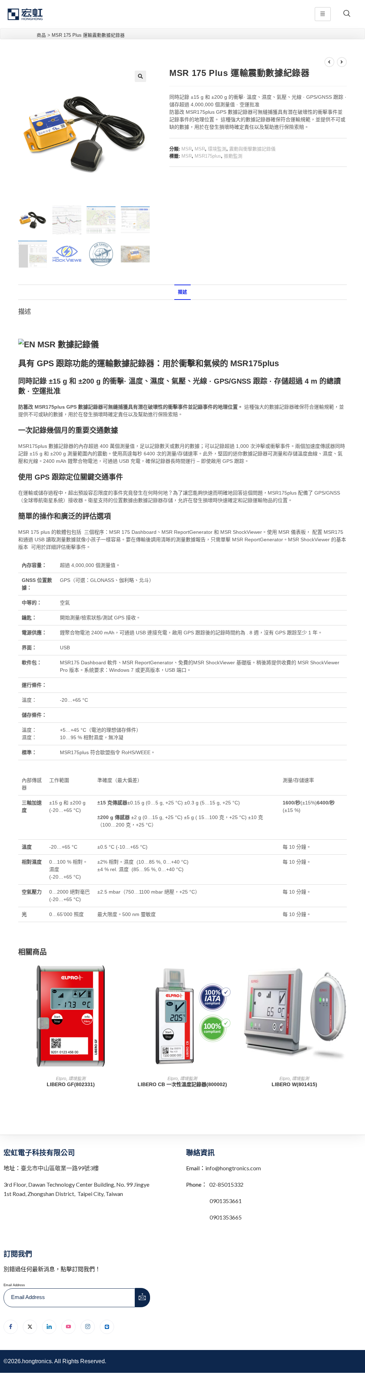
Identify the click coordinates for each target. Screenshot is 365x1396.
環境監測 (217, 149)
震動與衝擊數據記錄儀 (252, 149)
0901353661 (226, 1200)
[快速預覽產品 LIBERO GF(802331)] (121, 975)
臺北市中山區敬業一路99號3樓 (60, 1168)
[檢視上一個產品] (329, 62)
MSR (186, 149)
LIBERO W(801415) (294, 1084)
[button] (140, 76)
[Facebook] (11, 1327)
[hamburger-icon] (323, 14)
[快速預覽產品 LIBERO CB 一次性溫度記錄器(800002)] (233, 975)
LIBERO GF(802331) (71, 1084)
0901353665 (225, 1217)
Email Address (14, 1285)
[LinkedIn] (49, 1327)
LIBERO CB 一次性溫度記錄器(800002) (182, 1084)
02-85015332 (226, 1184)
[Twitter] (30, 1327)
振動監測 (233, 156)
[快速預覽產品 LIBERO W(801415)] (344, 975)
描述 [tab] (182, 292)
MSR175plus (208, 156)
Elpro (61, 1078)
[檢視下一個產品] (342, 62)
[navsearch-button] (347, 14)
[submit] (142, 1297)
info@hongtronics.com (233, 1168)
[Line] (107, 1327)
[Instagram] (88, 1327)
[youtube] (68, 1327)
